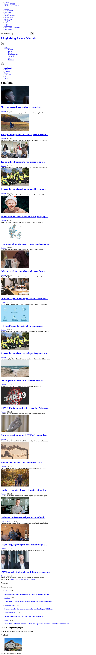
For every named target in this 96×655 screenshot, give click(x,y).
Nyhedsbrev (8, 26)
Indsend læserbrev (9, 15)
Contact (6, 9)
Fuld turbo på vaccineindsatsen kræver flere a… (24, 271)
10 (16, 579)
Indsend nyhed (8, 17)
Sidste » (32, 579)
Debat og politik (13, 54)
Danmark (11, 60)
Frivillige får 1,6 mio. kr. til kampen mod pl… (23, 380)
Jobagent (7, 21)
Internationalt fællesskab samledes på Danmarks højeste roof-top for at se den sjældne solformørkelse (36, 624)
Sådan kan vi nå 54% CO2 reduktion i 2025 (21, 462)
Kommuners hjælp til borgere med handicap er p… (25, 244)
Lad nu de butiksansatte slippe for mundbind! (23, 517)
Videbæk (7, 71)
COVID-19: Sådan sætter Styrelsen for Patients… (24, 408)
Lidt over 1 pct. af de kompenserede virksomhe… (24, 298)
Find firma (7, 12)
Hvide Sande (8, 74)
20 (17, 579)
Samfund (11, 56)
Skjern (6, 69)
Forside (6, 14)
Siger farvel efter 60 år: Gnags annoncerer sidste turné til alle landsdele (26, 594)
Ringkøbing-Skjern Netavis (18, 38)
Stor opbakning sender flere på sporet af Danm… (24, 134)
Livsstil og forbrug (9, 612)
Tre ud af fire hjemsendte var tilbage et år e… (23, 162)
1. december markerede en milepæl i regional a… (24, 189)
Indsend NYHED (9, 4)
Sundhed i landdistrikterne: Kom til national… (23, 490)
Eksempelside (8, 10)
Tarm (6, 73)
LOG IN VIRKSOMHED (12, 27)
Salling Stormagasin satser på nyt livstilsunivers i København (23, 616)
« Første (11, 579)
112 (9, 58)
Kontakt (6, 2)
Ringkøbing (8, 68)
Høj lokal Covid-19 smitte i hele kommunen (22, 326)
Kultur (10, 51)
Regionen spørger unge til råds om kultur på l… (24, 544)
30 (19, 579)
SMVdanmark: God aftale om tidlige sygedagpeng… (26, 572)
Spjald (6, 78)
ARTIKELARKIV (6, 33)
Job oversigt (8, 19)
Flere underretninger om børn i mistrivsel (21, 107)
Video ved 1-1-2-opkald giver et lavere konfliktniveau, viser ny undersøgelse (28, 601)
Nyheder (7, 48)
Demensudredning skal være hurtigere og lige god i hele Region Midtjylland (28, 609)
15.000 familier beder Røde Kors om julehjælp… (24, 216)
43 (23, 579)
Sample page (8, 29)
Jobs (5, 22)
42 (21, 579)
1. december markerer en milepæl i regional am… (25, 353)
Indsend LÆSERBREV (11, 5)
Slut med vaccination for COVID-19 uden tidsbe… (25, 435)
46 (27, 579)
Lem (5, 76)
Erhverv (10, 53)
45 (26, 579)
